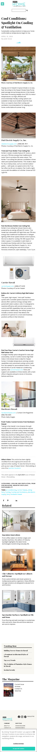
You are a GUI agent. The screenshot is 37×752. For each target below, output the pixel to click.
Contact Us (18, 689)
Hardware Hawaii (16, 494)
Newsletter (30, 716)
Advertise (18, 691)
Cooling (7, 492)
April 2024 (21, 475)
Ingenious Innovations (11, 535)
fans (8, 494)
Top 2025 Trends (9, 660)
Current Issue (19, 684)
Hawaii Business (20, 728)
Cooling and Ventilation (20, 483)
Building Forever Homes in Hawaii (16, 651)
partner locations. (15, 468)
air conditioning (11, 490)
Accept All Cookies (18, 748)
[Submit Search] (27, 10)
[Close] (34, 732)
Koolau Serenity (9, 670)
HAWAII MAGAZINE (20, 726)
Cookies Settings (18, 743)
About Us (7, 726)
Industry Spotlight (20, 485)
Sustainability (7, 487)
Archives (17, 687)
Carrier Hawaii (22, 490)
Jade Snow (8, 39)
